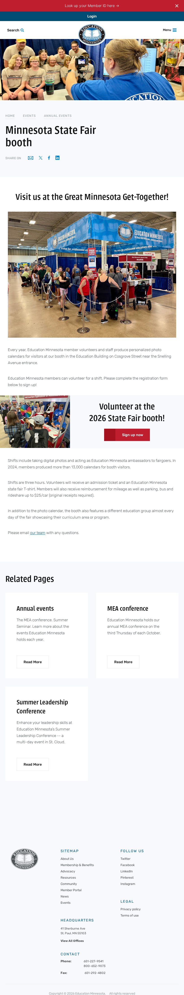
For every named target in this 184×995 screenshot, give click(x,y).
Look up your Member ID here (90, 5)
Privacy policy (130, 909)
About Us (67, 859)
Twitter (125, 859)
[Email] (30, 158)
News (65, 896)
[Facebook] (49, 158)
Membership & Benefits (77, 865)
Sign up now (132, 435)
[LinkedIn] (57, 158)
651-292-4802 (95, 973)
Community (69, 884)
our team (37, 532)
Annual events (58, 116)
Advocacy (68, 871)
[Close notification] (177, 6)
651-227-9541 (93, 961)
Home (10, 116)
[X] (40, 158)
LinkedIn (126, 871)
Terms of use (129, 915)
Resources (68, 878)
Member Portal (71, 890)
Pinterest (127, 878)
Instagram (127, 884)
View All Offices (72, 941)
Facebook (127, 865)
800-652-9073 (94, 966)
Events (29, 116)
